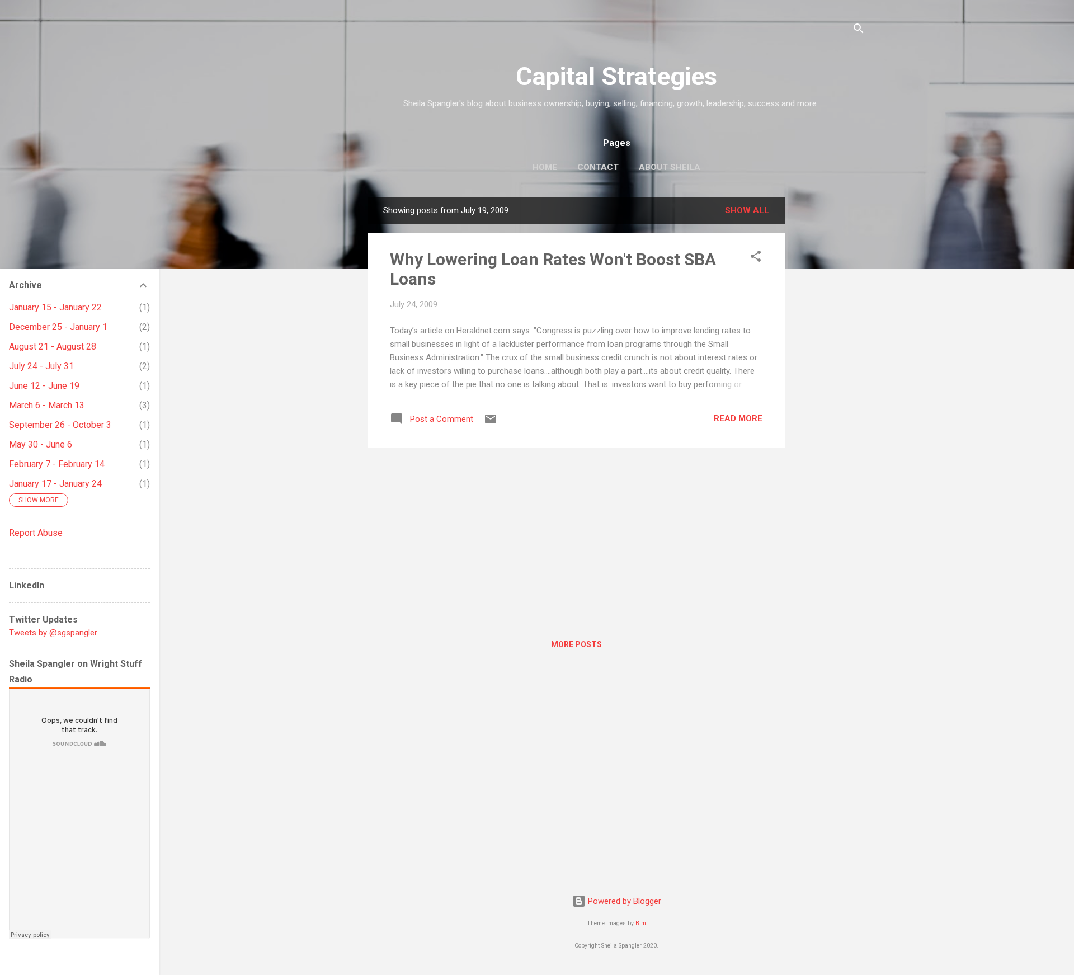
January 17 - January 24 (55, 483)
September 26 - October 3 (60, 425)
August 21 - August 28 (52, 346)
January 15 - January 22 (55, 307)
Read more (738, 418)
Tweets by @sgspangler (53, 633)
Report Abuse (36, 532)
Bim (640, 923)
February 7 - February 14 (57, 464)
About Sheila (669, 167)
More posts (576, 644)
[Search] (858, 30)
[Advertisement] (829, 365)
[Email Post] (490, 423)
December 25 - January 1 (58, 327)
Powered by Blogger (623, 901)
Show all (747, 210)
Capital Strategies (616, 76)
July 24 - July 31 (41, 366)
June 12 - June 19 (44, 385)
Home (545, 167)
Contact (598, 167)
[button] (755, 258)
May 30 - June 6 (40, 444)
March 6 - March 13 (46, 405)
